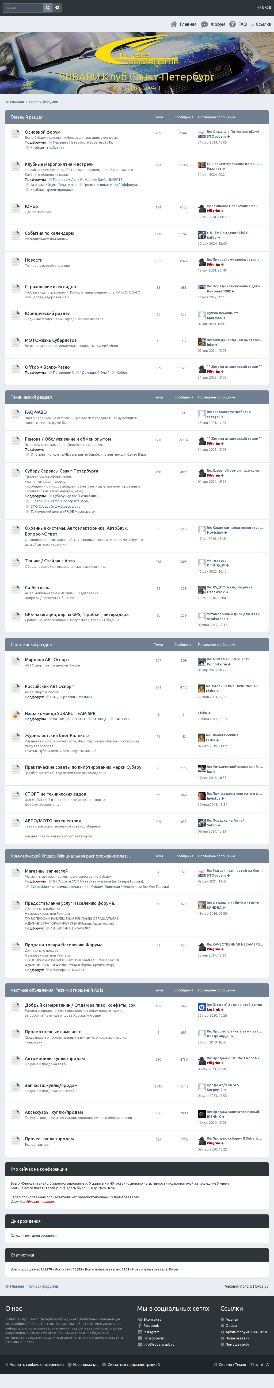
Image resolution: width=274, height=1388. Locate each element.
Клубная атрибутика (47, 147)
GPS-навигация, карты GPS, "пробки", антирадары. (78, 614)
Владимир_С (218, 1036)
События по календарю (49, 233)
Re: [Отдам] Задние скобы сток (234, 1004)
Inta (210, 344)
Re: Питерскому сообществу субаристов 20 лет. (235, 259)
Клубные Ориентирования (52, 190)
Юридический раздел (47, 313)
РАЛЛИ (58, 719)
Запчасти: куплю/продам (51, 1085)
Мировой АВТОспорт (47, 659)
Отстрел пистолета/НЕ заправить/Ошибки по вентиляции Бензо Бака (88, 454)
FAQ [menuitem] (242, 24)
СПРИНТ (79, 719)
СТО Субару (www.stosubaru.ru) (56, 506)
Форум (231, 1325)
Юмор (31, 206)
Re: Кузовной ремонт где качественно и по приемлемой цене (235, 470)
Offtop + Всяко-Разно (47, 367)
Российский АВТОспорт (49, 686)
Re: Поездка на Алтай (226, 820)
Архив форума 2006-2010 (246, 1332)
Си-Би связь (37, 587)
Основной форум (42, 132)
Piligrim (213, 211)
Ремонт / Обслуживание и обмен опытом (68, 439)
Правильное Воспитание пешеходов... (235, 206)
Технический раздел (31, 397)
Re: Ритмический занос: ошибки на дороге (235, 766)
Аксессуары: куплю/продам (54, 1112)
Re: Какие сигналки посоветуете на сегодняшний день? (235, 527)
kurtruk (213, 1009)
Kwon (173, 1269)
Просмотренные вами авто (53, 1031)
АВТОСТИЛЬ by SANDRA (70, 928)
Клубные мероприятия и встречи (59, 164)
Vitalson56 (216, 619)
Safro (212, 237)
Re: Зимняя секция (222, 735)
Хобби (122, 372)
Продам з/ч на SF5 (223, 1085)
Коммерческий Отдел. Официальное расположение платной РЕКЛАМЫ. (84, 856)
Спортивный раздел (31, 644)
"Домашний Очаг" (94, 372)
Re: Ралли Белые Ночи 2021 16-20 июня (234, 686)
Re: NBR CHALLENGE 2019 (228, 659)
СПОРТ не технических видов (55, 794)
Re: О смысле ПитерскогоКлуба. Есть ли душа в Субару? (235, 131)
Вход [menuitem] (266, 7)
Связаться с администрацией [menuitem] (134, 1365)
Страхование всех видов (50, 286)
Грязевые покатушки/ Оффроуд (110, 184)
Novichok (215, 532)
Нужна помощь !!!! (222, 313)
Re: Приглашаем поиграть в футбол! (235, 793)
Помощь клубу (237, 1344)
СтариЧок (216, 592)
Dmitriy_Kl (216, 565)
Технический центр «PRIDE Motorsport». (63, 511)
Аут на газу (216, 560)
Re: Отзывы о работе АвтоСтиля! (235, 902)
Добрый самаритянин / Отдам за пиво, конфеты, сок (80, 1005)
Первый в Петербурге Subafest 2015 (82, 142)
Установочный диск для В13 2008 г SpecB (235, 614)
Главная (188, 24)
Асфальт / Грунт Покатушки (54, 184)
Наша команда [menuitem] (85, 1365)
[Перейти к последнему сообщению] (229, 136)
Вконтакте (153, 1319)
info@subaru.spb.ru (159, 1344)
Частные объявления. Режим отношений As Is (57, 990)
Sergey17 (215, 1090)
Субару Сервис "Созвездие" (75, 496)
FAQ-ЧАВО (36, 412)
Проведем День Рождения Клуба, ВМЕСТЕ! (88, 179)
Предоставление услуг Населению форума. (70, 903)
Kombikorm (217, 664)
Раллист (214, 168)
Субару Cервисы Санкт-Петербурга (61, 470)
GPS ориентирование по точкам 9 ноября (235, 164)
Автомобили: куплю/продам (55, 1058)
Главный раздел (27, 117)
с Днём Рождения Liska (227, 233)
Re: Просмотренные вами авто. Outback (235, 1031)
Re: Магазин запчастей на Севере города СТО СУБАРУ (235, 870)
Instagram (151, 1332)
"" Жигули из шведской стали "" (234, 366)
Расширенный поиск (57, 8)
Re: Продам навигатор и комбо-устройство (235, 1112)
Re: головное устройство (229, 411)
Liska (210, 691)
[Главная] (137, 62)
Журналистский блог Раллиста (57, 735)
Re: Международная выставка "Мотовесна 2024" (235, 340)
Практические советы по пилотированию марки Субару (83, 767)
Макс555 (214, 318)
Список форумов (43, 1286)
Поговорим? (63, 372)
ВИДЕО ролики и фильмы (71, 697)
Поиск (47, 8)
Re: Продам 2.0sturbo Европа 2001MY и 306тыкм (235, 1058)
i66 (209, 772)
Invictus (213, 798)
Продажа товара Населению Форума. (64, 944)
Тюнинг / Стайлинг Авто (50, 560)
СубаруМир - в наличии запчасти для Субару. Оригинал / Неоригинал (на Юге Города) (100, 886)
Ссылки (263, 24)
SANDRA (214, 907)
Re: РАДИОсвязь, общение (230, 587)
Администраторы (40, 1201)
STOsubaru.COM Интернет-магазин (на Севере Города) (98, 881)
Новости (34, 260)
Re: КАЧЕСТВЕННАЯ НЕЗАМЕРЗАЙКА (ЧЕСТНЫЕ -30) (235, 944)
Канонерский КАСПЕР (67, 970)
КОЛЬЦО (100, 719)
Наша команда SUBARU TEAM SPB (60, 713)
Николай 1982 (219, 291)
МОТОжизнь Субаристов (51, 340)
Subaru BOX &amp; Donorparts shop (59, 501)
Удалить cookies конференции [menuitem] (37, 1365)
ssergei (213, 417)
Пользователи (237, 1338)
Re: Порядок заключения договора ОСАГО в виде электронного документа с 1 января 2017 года (235, 286)
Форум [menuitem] (218, 24)
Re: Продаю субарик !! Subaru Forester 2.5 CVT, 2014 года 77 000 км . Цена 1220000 (235, 1138)
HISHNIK (214, 1116)
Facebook (151, 1325)
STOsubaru (216, 136)
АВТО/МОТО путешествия (53, 820)
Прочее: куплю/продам (49, 1138)
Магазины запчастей (46, 871)
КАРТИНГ (122, 719)
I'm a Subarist (154, 1338)
